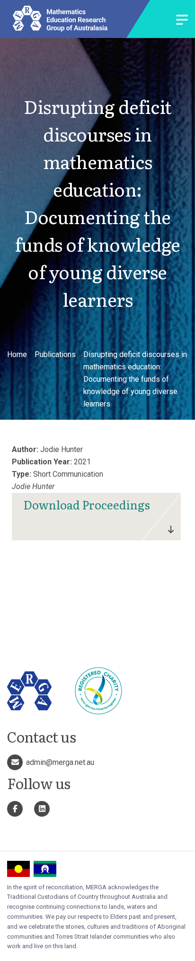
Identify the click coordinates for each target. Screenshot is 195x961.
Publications (55, 354)
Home (17, 354)
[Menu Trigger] (182, 21)
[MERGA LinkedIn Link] (42, 808)
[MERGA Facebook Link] (15, 808)
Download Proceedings (87, 504)
